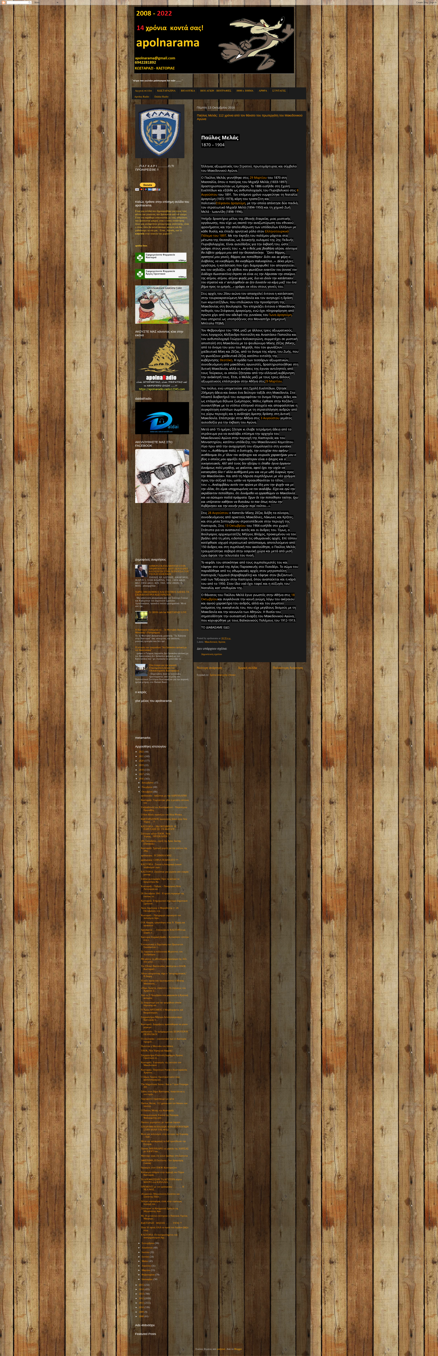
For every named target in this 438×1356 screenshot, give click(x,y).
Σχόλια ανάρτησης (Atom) (222, 675)
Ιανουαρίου (147, 1279)
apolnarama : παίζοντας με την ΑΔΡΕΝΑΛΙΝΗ (164, 795)
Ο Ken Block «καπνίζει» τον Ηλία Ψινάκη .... (163, 814)
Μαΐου (145, 1261)
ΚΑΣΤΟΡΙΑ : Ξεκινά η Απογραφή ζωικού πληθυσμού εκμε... (161, 865)
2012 (141, 1298)
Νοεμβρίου (147, 787)
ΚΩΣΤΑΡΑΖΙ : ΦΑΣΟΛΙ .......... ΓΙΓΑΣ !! (161, 1223)
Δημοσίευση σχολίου (211, 654)
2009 (141, 1312)
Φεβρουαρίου (148, 1274)
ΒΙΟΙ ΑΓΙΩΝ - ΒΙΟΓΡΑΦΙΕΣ (215, 90)
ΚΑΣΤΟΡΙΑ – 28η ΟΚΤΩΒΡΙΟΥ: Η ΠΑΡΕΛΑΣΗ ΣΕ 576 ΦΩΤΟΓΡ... (158, 827)
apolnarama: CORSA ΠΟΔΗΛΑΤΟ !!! (159, 860)
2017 (141, 774)
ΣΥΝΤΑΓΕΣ (279, 90)
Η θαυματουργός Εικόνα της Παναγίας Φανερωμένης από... (160, 1116)
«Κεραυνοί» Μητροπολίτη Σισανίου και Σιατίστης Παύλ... (160, 1195)
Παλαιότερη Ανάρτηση (288, 668)
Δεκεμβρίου (147, 782)
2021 (141, 756)
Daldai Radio (161, 96)
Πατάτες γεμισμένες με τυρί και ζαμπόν (160, 1122)
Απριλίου (146, 1266)
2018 (141, 770)
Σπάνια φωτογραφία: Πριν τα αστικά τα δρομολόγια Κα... (160, 880)
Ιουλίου (145, 1252)
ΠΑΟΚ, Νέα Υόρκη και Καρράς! (156, 1050)
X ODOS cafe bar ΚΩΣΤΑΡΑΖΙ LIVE (168, 612)
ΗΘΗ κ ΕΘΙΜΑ (245, 90)
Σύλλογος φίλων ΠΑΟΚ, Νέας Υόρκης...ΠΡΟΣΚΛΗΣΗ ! (156, 835)
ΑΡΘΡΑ (263, 90)
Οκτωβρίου (147, 791)
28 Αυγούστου (218, 513)
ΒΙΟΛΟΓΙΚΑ (188, 90)
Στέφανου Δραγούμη (231, 203)
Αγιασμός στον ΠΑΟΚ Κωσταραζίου (159, 1167)
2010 (141, 1307)
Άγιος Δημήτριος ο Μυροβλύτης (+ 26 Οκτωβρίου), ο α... (159, 909)
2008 (141, 1316)
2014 (141, 1289)
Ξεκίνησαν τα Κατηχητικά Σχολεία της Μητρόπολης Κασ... (159, 1210)
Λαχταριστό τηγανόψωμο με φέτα (157, 1099)
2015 (141, 1285)
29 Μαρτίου (258, 177)
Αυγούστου (147, 1247)
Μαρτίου (146, 1270)
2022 (141, 751)
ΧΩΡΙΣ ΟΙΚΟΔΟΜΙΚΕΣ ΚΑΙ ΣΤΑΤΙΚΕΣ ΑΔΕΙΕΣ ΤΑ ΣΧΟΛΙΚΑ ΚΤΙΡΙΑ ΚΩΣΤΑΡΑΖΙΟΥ (162, 593)
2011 (141, 1303)
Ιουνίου (145, 1256)
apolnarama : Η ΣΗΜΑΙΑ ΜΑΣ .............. (161, 855)
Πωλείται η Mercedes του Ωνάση (157, 1046)
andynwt (221, 1349)
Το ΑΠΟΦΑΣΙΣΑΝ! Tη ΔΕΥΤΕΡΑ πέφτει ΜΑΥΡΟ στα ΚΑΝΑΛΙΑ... (161, 1180)
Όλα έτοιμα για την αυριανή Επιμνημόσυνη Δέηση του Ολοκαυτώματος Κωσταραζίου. (164, 668)
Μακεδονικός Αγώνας (215, 642)
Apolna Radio (141, 96)
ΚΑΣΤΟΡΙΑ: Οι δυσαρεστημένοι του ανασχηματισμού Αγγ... (159, 1236)
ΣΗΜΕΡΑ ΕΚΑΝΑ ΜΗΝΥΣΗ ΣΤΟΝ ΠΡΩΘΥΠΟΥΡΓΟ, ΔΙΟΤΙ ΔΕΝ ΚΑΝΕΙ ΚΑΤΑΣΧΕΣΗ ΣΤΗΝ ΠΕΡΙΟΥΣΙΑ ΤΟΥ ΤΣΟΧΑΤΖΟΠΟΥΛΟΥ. (169, 570)
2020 (141, 760)
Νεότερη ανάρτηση (209, 668)
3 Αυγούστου (270, 418)
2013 (141, 1294)
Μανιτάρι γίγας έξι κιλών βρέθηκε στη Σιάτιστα (164, 1156)
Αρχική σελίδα (143, 90)
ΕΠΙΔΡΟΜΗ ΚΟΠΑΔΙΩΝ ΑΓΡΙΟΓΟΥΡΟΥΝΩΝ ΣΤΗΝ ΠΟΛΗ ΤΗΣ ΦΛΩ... (165, 1128)
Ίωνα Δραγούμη (280, 315)
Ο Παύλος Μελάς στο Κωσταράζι (157, 1110)
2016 (141, 778)
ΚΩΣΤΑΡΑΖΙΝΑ (166, 90)
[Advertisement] (160, 530)
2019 (141, 765)
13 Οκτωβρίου (235, 525)
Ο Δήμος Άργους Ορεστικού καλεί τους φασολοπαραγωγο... (160, 1078)
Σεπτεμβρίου (148, 1243)
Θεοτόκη (226, 360)
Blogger (238, 1349)
